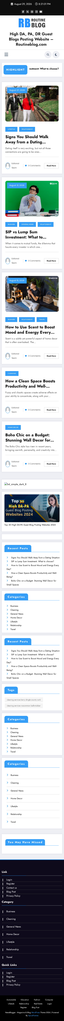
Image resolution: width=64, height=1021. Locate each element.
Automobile (11, 999)
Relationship (27, 129)
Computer (49, 999)
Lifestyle (11, 129)
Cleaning (12, 373)
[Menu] (6, 54)
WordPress (35, 1012)
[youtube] (40, 11)
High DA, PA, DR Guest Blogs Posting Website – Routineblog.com (31, 39)
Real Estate (38, 1003)
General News (27, 224)
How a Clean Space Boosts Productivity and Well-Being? (30, 383)
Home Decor (13, 427)
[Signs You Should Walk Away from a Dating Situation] (32, 103)
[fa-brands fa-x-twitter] (27, 11)
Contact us (11, 887)
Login (9, 879)
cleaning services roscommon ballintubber (24, 705)
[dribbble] (32, 11)
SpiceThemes (33, 1015)
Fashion (37, 999)
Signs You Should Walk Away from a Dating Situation (27, 139)
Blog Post (11, 891)
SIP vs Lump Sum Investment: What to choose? (30, 68)
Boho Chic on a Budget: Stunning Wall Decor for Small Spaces (27, 437)
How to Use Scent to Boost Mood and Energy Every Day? (30, 330)
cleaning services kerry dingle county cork (24, 699)
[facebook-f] (23, 11)
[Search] (48, 54)
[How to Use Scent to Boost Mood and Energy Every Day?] (32, 293)
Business (11, 224)
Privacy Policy (13, 896)
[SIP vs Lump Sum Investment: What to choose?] (32, 198)
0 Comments (34, 165)
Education (25, 999)
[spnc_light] (56, 54)
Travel (42, 319)
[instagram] (36, 11)
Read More (51, 165)
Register (10, 883)
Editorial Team (15, 165)
